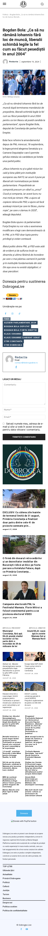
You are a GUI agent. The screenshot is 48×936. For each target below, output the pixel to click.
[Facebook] (5, 314)
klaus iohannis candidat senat (22, 337)
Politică (5, 14)
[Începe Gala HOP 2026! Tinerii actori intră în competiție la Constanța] (35, 656)
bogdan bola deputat (17, 326)
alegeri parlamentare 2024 (20, 322)
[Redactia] (6, 61)
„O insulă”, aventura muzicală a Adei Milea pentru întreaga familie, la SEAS (12, 754)
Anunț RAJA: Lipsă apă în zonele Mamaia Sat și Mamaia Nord (36, 635)
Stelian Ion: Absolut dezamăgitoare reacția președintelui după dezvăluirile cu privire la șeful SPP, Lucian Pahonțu (12, 721)
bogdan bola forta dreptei (20, 330)
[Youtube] (27, 929)
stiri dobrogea (13, 345)
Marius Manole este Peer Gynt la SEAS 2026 (11, 792)
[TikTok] (19, 314)
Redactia (13, 62)
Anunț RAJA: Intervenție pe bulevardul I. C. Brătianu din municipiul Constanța (34, 781)
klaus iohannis (12, 333)
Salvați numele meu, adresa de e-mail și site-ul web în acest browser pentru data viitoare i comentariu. (23, 426)
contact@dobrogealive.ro (26, 362)
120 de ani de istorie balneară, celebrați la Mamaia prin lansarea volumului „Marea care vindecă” (12, 766)
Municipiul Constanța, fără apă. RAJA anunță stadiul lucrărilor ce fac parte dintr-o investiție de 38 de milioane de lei (13, 639)
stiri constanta (13, 341)
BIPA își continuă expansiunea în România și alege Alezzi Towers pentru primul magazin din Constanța (12, 782)
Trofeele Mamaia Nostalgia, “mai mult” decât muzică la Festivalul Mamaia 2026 (34, 755)
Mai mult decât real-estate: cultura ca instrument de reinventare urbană (34, 793)
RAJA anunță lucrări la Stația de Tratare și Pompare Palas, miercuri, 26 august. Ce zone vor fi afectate (34, 741)
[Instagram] (12, 314)
